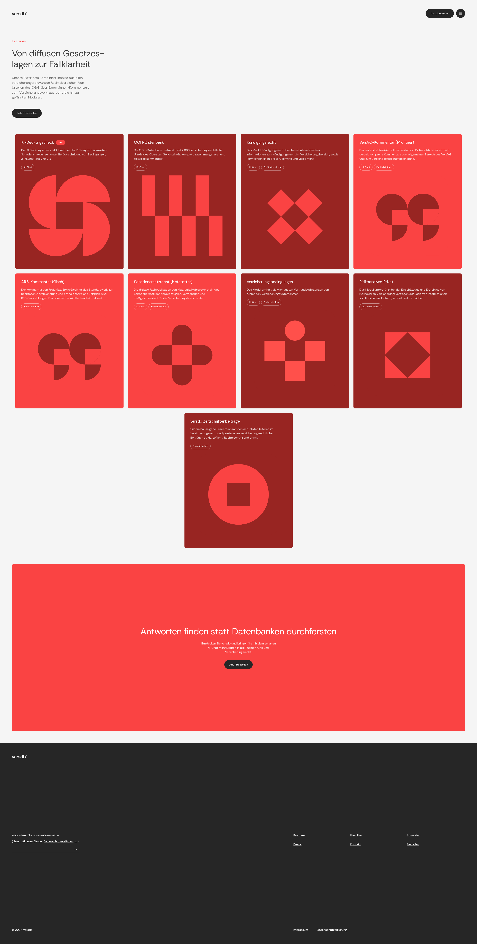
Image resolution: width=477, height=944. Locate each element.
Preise (297, 844)
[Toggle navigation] (460, 13)
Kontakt (355, 844)
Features (299, 835)
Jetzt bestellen (439, 13)
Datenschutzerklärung (59, 841)
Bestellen (413, 844)
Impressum (300, 930)
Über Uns (356, 835)
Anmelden (413, 835)
